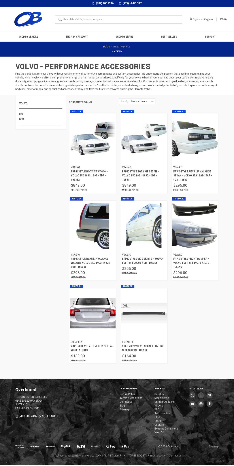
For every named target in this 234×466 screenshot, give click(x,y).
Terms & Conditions (131, 397)
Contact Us (126, 401)
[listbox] (143, 101)
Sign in (197, 19)
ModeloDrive (161, 397)
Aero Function (162, 413)
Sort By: (125, 101)
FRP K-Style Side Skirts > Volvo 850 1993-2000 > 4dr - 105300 (142, 261)
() (225, 19)
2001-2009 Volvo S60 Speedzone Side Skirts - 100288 (142, 348)
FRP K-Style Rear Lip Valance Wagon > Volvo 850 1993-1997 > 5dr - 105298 (90, 263)
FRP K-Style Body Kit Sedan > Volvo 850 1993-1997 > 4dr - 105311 (140, 175)
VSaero (158, 405)
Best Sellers (169, 36)
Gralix (157, 420)
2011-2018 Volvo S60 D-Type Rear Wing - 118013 (92, 348)
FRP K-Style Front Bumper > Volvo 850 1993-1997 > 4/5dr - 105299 (192, 263)
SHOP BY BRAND (124, 36)
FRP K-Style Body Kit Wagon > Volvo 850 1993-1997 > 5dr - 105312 (89, 175)
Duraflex (159, 394)
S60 (21, 119)
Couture (159, 424)
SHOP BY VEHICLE (28, 36)
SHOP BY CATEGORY (77, 36)
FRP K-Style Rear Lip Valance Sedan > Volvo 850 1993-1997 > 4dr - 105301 (192, 175)
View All (159, 432)
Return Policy (127, 394)
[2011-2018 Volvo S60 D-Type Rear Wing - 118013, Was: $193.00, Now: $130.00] (93, 313)
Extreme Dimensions (166, 428)
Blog (122, 405)
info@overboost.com (64, 455)
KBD (156, 409)
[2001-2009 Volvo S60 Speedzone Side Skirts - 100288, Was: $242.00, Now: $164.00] (144, 313)
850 (21, 113)
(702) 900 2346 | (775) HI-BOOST (38, 416)
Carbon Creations (164, 401)
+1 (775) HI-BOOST (135, 455)
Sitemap (125, 409)
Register (209, 19)
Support (210, 36)
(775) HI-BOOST (132, 3)
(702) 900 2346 (104, 3)
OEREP (158, 417)
